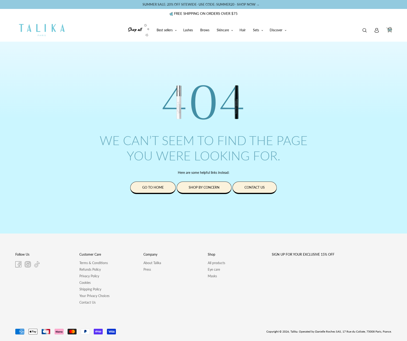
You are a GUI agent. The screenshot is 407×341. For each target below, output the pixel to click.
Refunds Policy (90, 269)
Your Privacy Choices (94, 296)
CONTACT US (254, 187)
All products (216, 263)
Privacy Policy (89, 276)
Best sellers (165, 30)
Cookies (85, 283)
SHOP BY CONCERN (204, 187)
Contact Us (87, 302)
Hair (243, 30)
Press (147, 269)
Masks (212, 276)
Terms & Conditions (93, 263)
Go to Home (153, 187)
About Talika (152, 263)
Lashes (188, 30)
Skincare (223, 30)
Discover (276, 30)
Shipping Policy (90, 289)
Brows (204, 30)
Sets (256, 30)
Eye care (214, 269)
